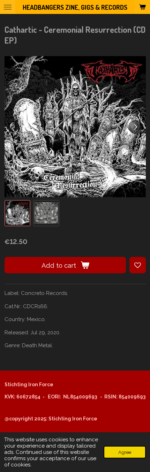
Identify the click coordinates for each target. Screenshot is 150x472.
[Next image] (135, 127)
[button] (18, 213)
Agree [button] (124, 452)
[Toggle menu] (7, 7)
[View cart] (142, 7)
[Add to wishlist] (137, 265)
